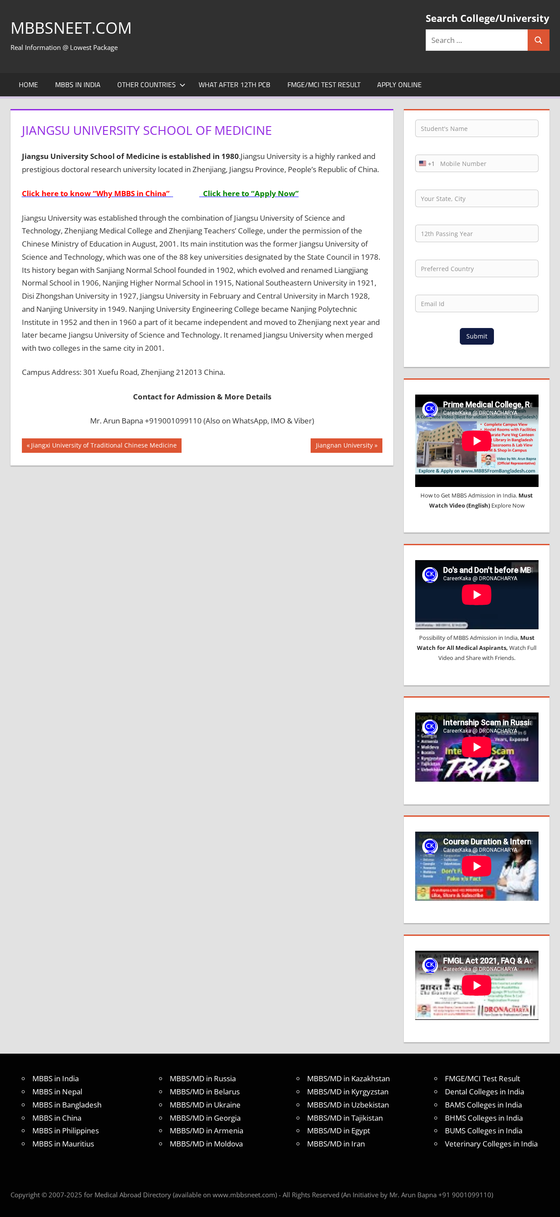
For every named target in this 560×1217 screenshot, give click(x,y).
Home (28, 84)
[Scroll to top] (545, 1202)
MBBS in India (78, 84)
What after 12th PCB (234, 84)
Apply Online (399, 84)
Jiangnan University (344, 447)
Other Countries (146, 84)
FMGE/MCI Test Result (323, 84)
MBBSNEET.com (71, 28)
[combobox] (425, 163)
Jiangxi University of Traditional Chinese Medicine (104, 447)
